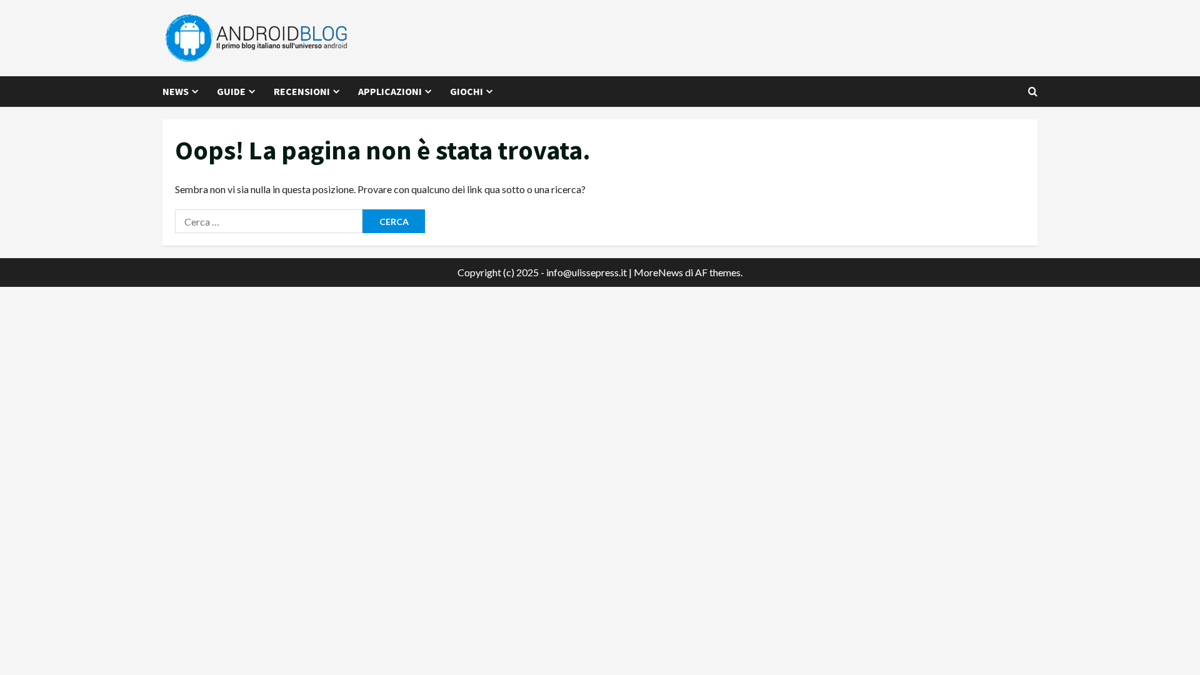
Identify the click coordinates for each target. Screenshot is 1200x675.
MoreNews (658, 272)
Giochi (466, 91)
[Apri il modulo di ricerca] (1033, 91)
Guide (231, 91)
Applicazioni (390, 91)
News (175, 91)
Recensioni (302, 91)
